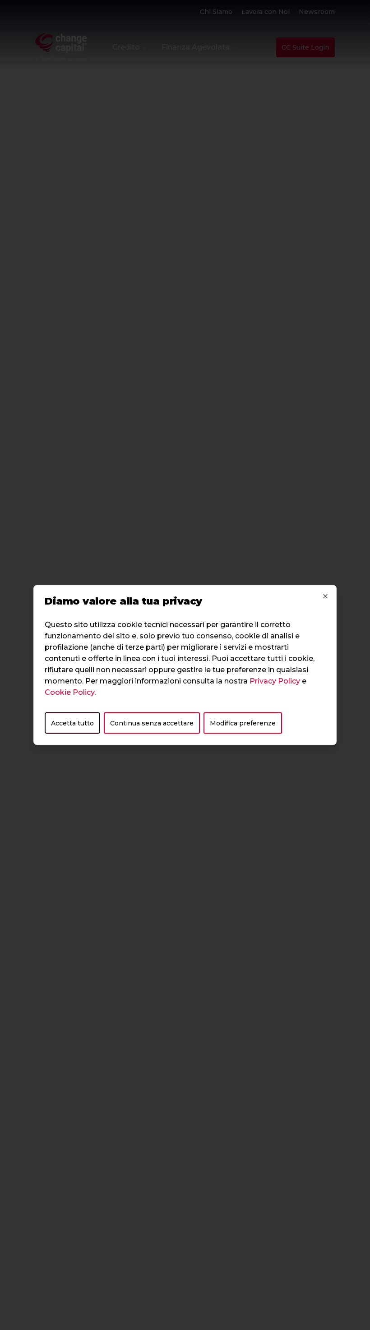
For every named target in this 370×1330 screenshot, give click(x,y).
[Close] (325, 596)
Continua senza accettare (152, 723)
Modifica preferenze (243, 723)
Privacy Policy (275, 681)
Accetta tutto (72, 723)
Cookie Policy (69, 692)
